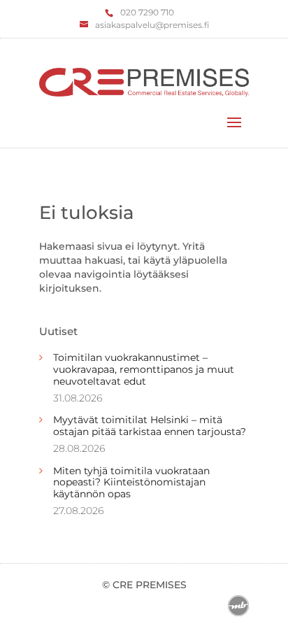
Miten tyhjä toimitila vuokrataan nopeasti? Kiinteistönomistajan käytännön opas (131, 482)
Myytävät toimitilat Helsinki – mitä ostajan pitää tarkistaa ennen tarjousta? (149, 425)
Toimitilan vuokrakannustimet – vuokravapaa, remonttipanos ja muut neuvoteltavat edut (143, 369)
